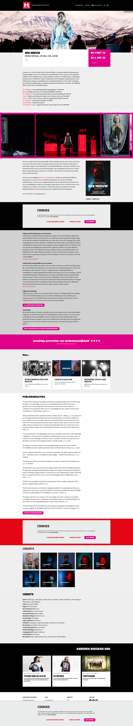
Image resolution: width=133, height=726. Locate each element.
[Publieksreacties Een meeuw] (37, 368)
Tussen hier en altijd (35, 676)
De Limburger (27, 94)
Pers (68, 700)
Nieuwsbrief (79, 5)
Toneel (26, 59)
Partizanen (89, 676)
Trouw (25, 96)
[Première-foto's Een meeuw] (96, 368)
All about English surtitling (33, 305)
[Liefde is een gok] (66, 368)
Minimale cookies (75, 221)
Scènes (25, 98)
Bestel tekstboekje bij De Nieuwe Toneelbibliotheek (41, 328)
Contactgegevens (49, 700)
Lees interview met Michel (30, 259)
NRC (24, 92)
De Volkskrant (27, 90)
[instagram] (96, 700)
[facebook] (90, 700)
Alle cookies (90, 221)
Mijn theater (98, 5)
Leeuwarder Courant (29, 105)
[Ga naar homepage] (41, 5)
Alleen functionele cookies (55, 221)
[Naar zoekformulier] (104, 5)
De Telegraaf (27, 100)
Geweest (94, 63)
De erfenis (58, 676)
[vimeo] (93, 700)
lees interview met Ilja (29, 286)
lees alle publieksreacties (33, 513)
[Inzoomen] (36, 156)
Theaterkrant (27, 103)
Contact (87, 5)
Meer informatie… (54, 216)
